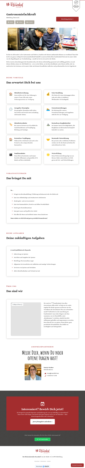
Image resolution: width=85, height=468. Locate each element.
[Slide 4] (41, 47)
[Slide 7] (45, 47)
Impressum (37, 461)
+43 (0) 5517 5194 (52, 375)
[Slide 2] (38, 47)
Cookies (49, 461)
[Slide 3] (39, 47)
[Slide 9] (48, 47)
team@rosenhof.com (53, 373)
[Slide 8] (46, 47)
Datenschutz (43, 461)
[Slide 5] (42, 47)
